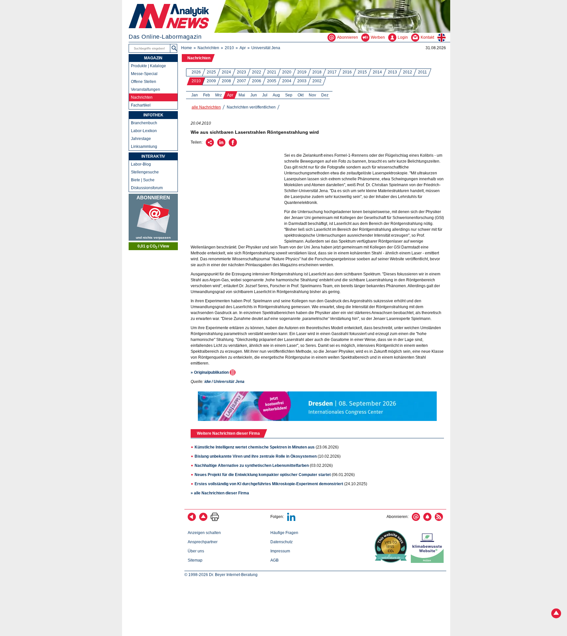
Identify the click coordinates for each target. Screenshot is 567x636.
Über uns (196, 551)
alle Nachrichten (206, 107)
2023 (241, 72)
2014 (377, 72)
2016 (347, 72)
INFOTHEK (153, 115)
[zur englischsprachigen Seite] (443, 37)
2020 (286, 72)
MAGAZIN (153, 58)
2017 (332, 72)
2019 (301, 72)
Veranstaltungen (145, 89)
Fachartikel (141, 105)
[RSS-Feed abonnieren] (439, 519)
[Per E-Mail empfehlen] (210, 145)
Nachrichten (208, 48)
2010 (229, 48)
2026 (196, 72)
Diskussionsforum (147, 188)
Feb (206, 95)
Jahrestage (141, 138)
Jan (194, 95)
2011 (422, 72)
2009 (211, 81)
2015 (362, 72)
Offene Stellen (143, 81)
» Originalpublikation (210, 372)
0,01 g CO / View (153, 246)
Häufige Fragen (284, 532)
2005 (271, 81)
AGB (274, 560)
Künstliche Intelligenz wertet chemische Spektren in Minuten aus (255, 447)
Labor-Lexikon (144, 131)
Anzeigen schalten (204, 532)
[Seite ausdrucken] (215, 519)
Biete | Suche (143, 180)
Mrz (218, 95)
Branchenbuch (144, 123)
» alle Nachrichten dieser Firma (220, 493)
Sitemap (195, 560)
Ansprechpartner (203, 542)
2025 (211, 72)
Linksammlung (144, 146)
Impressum (280, 551)
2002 (317, 81)
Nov (312, 95)
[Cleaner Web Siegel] (428, 561)
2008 (226, 81)
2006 (256, 81)
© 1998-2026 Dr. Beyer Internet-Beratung (221, 574)
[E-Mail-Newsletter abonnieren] (416, 519)
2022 (256, 72)
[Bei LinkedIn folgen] (291, 519)
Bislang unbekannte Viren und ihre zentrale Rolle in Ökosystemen (256, 456)
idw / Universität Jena (224, 381)
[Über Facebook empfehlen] (233, 145)
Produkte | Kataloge (148, 66)
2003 (301, 81)
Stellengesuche (145, 172)
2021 (271, 72)
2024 (226, 72)
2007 (241, 81)
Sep (288, 95)
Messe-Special (144, 73)
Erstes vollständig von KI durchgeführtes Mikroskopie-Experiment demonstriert (269, 484)
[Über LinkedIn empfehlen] (221, 145)
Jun (253, 95)
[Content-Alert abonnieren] (427, 519)
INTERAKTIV (153, 156)
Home (186, 48)
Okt (301, 95)
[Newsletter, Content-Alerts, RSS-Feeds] (153, 217)
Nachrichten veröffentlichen (251, 107)
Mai (242, 95)
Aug (276, 95)
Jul (264, 95)
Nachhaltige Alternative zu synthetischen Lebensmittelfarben (252, 465)
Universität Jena (265, 48)
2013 (392, 72)
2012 (407, 72)
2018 (317, 72)
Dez (324, 95)
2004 (286, 81)
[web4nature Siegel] (392, 561)
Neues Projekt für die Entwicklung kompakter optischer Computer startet (263, 474)
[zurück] (192, 519)
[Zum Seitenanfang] (203, 519)
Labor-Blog (141, 164)
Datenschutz (281, 542)
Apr (243, 48)
